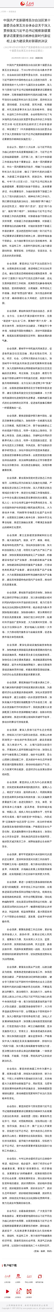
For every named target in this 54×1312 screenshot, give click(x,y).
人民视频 (7, 1297)
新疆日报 (39, 58)
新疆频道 (12, 12)
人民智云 (18, 1297)
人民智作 (29, 1297)
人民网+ (18, 1282)
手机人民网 (29, 1282)
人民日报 (7, 1282)
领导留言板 (39, 1282)
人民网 (3, 12)
